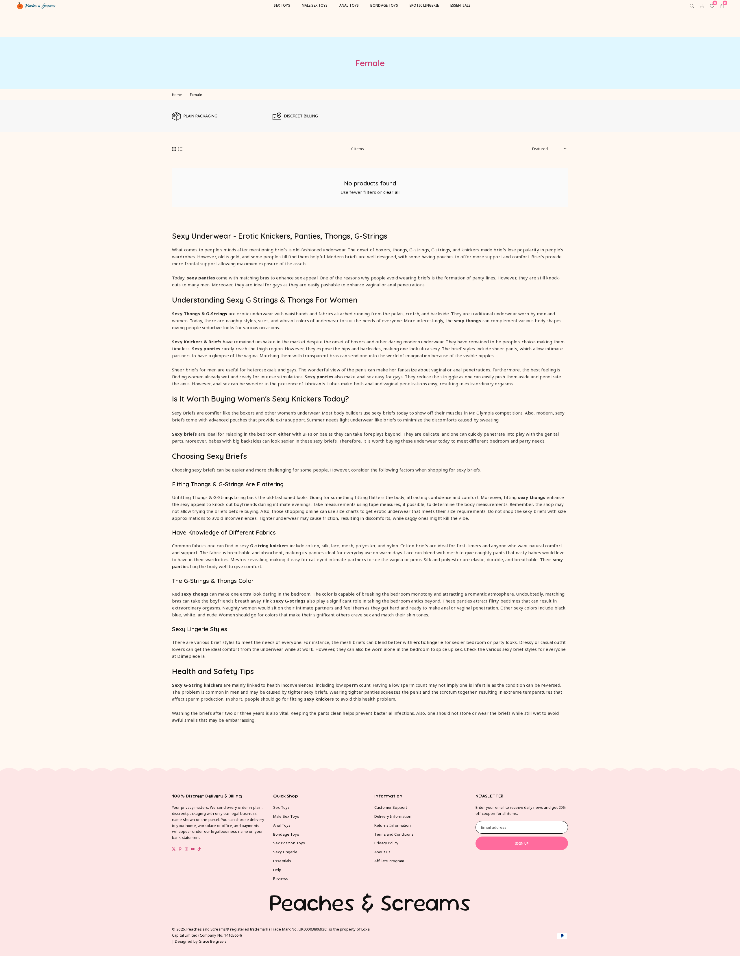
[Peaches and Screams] (36, 4)
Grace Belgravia (213, 941)
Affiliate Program (389, 860)
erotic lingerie (428, 642)
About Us (382, 851)
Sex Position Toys (289, 843)
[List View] (180, 149)
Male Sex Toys (286, 816)
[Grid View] (174, 149)
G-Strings (216, 313)
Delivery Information (392, 816)
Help (277, 869)
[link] (219, 116)
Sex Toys (281, 807)
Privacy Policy (386, 843)
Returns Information (392, 825)
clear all (391, 192)
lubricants (314, 383)
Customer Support (390, 807)
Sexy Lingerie (285, 851)
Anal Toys (282, 825)
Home (177, 94)
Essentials (282, 860)
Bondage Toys (286, 834)
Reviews (280, 878)
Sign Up (522, 843)
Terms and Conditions (394, 834)
